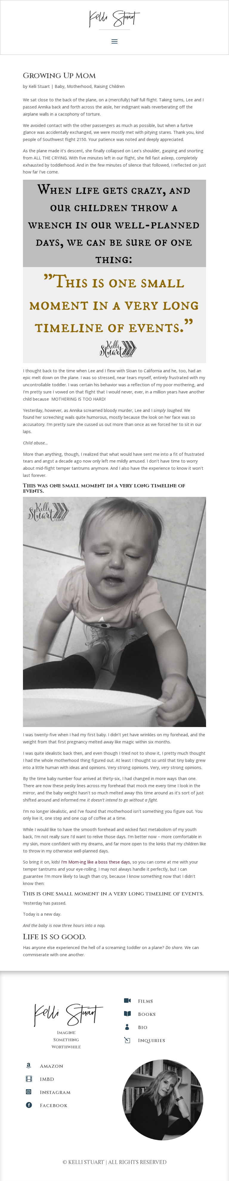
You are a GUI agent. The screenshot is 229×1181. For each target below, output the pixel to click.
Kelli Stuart (39, 86)
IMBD (47, 1079)
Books (147, 1014)
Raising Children (109, 86)
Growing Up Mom (59, 76)
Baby (59, 86)
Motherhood (79, 86)
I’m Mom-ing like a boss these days (95, 862)
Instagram (55, 1092)
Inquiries (151, 1040)
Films (145, 1001)
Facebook (53, 1105)
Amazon (51, 1066)
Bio (143, 1027)
